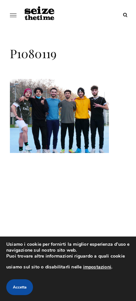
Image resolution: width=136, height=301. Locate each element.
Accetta (19, 287)
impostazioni (97, 267)
